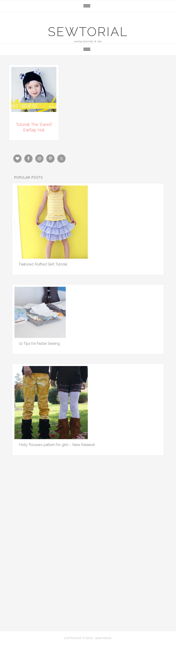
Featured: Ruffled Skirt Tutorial (43, 264)
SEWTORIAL (88, 31)
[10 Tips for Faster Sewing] (40, 336)
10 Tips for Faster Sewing (39, 343)
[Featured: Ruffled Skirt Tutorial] (51, 257)
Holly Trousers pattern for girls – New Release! (57, 445)
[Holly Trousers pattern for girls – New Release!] (51, 437)
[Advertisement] (88, 516)
